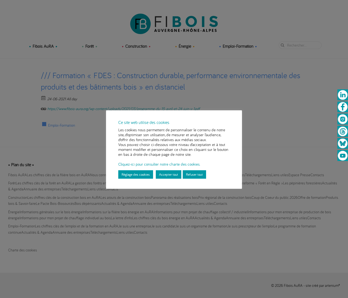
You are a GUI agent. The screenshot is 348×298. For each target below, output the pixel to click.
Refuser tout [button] (194, 174)
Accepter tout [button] (168, 174)
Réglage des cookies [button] (136, 174)
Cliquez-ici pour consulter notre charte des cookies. (159, 164)
